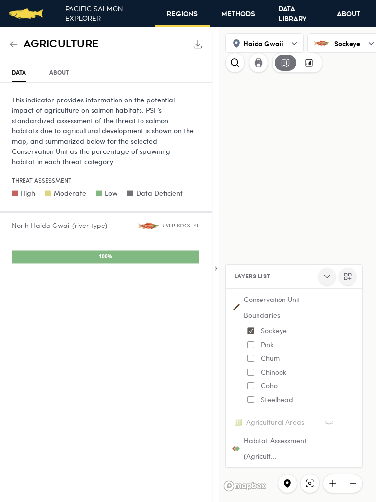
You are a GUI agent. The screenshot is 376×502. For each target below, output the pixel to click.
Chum (270, 358)
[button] (294, 351)
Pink (267, 344)
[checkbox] (250, 330)
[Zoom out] (352, 483)
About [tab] (59, 72)
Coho (269, 385)
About (348, 14)
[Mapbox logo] (244, 486)
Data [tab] (19, 72)
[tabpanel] (106, 181)
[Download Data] (198, 44)
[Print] (258, 63)
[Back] (14, 44)
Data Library (292, 14)
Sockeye (274, 330)
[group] (297, 63)
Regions (182, 14)
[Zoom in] (333, 483)
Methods (238, 14)
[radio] (285, 63)
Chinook (273, 371)
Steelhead (277, 399)
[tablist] (106, 73)
